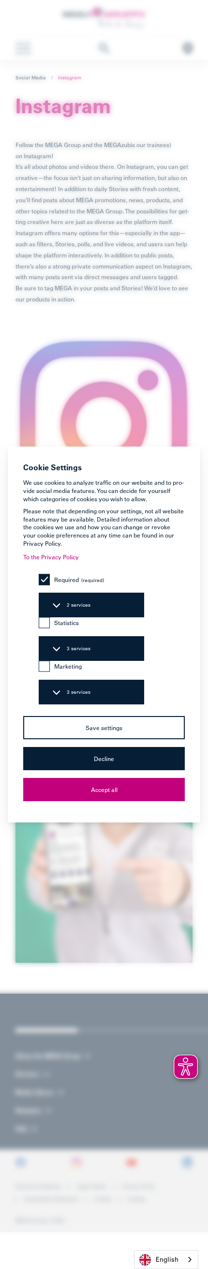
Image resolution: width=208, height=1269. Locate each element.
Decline (104, 758)
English (167, 1259)
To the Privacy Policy (51, 557)
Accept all (104, 789)
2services (78, 605)
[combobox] (166, 1259)
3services (78, 648)
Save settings (104, 728)
